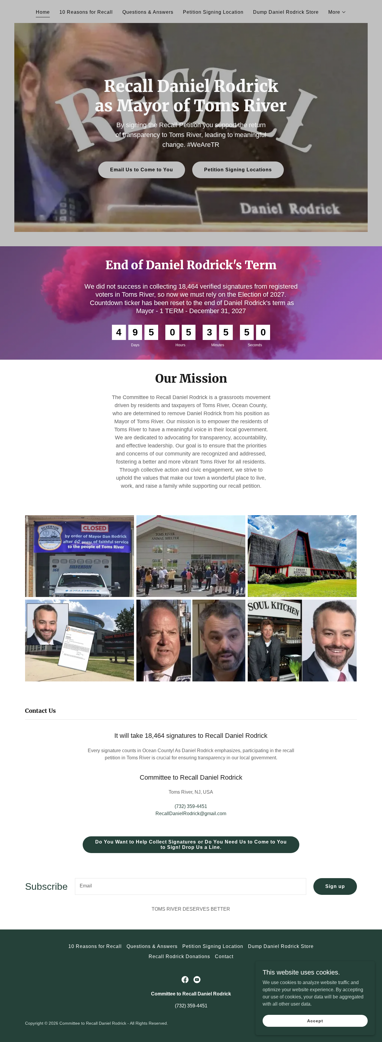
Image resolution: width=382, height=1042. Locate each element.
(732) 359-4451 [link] (191, 806)
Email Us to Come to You (141, 169)
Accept (315, 1020)
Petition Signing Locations (238, 169)
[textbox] (190, 886)
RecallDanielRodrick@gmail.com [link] (190, 813)
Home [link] (43, 12)
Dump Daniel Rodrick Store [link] (286, 12)
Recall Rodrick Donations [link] (179, 956)
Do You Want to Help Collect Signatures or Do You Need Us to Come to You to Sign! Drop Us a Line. (191, 844)
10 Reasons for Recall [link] (86, 12)
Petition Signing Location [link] (213, 12)
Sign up (335, 886)
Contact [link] (224, 956)
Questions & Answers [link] (147, 12)
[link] (185, 980)
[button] (337, 12)
